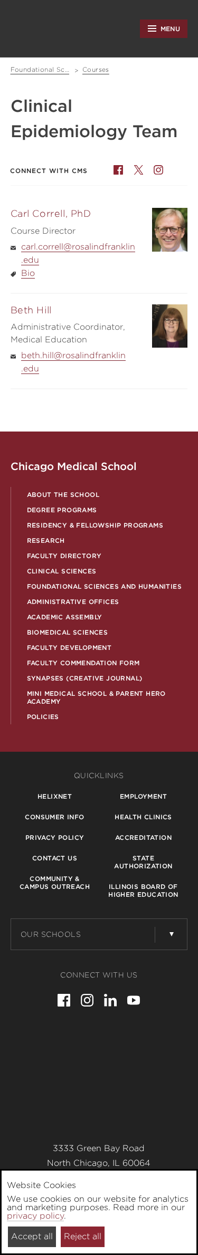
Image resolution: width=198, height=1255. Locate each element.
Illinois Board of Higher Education (143, 890)
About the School (63, 495)
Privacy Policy (54, 837)
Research (46, 540)
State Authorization (143, 862)
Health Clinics (143, 817)
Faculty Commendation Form (83, 663)
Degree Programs (62, 510)
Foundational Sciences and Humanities (104, 586)
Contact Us (54, 858)
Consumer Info (54, 817)
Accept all (32, 1236)
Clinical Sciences (62, 571)
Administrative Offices (73, 602)
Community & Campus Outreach (55, 882)
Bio (28, 273)
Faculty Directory (64, 556)
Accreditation (143, 837)
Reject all (82, 1236)
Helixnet (54, 796)
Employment (143, 796)
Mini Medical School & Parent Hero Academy (96, 697)
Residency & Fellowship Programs (95, 525)
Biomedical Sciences (67, 632)
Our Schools (51, 934)
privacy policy (35, 1216)
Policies (43, 717)
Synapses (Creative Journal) (85, 678)
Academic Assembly (64, 617)
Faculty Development (69, 648)
